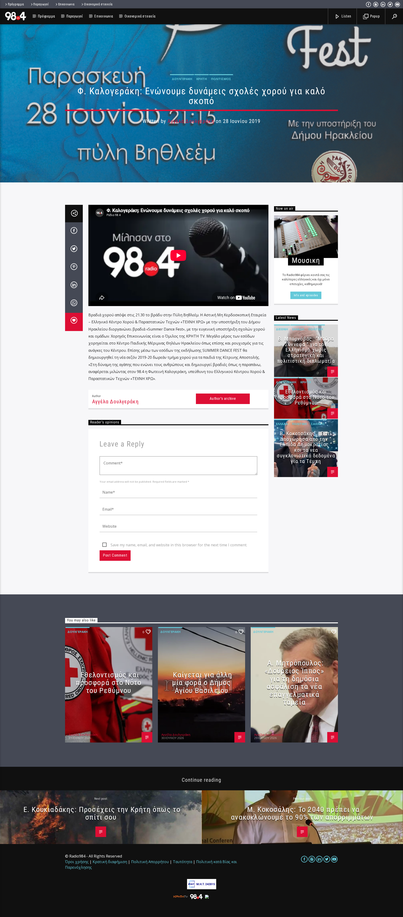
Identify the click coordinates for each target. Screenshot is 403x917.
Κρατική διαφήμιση (110, 861)
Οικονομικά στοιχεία (98, 4)
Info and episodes (306, 295)
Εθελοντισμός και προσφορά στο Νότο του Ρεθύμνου (306, 397)
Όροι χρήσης (77, 861)
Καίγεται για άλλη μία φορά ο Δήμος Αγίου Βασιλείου (202, 682)
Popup (374, 16)
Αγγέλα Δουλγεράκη (190, 121)
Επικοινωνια (66, 4)
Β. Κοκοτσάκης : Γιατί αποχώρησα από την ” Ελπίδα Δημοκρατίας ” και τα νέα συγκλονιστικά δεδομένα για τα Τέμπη (306, 447)
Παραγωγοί (41, 4)
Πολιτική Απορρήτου (150, 861)
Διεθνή (282, 329)
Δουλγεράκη (182, 79)
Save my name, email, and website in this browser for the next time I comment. (179, 544)
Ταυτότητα (182, 861)
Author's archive (223, 398)
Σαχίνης (318, 424)
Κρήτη (201, 79)
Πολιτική (315, 329)
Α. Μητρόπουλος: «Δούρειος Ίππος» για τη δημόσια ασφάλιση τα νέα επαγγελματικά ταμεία (294, 683)
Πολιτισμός (221, 79)
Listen (346, 16)
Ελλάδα (298, 329)
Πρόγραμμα (16, 4)
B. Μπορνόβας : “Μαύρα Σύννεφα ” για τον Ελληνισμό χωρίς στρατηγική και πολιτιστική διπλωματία (306, 350)
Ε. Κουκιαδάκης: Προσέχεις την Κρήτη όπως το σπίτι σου (102, 813)
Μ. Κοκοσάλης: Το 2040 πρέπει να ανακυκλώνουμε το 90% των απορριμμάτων (302, 813)
